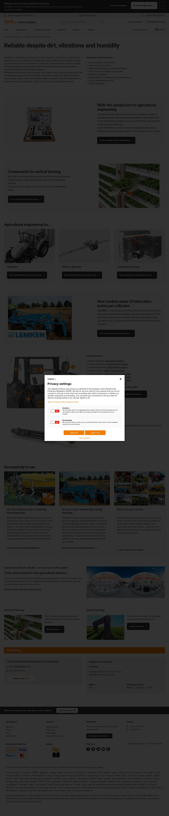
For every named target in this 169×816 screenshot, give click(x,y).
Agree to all (95, 433)
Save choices (84, 438)
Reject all (74, 433)
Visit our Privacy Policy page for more (63, 402)
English (51, 379)
